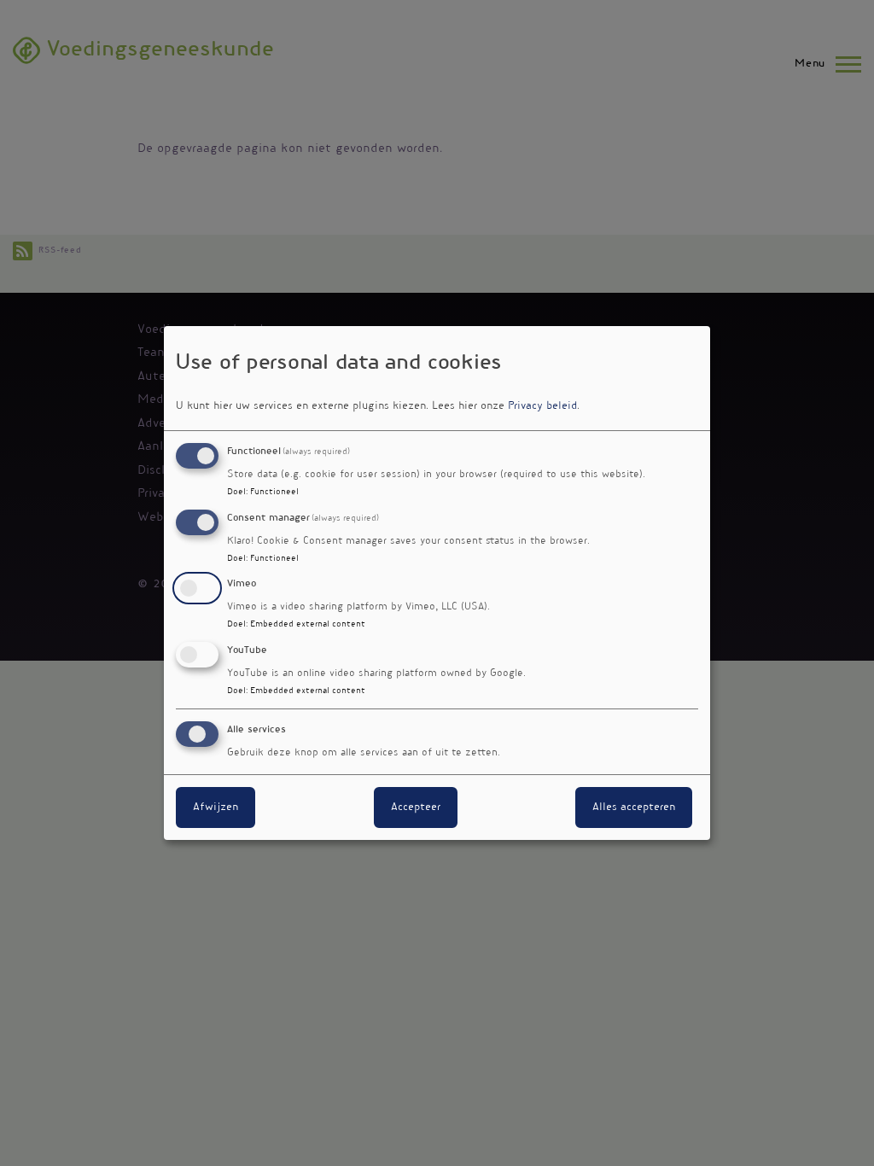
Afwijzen (215, 807)
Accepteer (415, 807)
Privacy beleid (542, 406)
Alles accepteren (633, 807)
